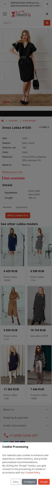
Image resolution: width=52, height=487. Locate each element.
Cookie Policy (32, 472)
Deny (16, 481)
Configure (29, 481)
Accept (44, 481)
